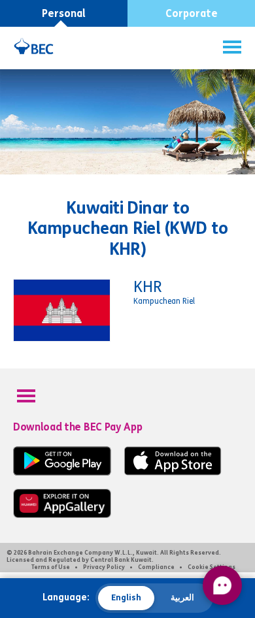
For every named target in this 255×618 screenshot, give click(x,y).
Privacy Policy (104, 567)
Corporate (191, 13)
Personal (64, 13)
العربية (182, 598)
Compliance (156, 567)
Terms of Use (50, 567)
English (126, 598)
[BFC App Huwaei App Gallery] (62, 515)
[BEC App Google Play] (62, 472)
